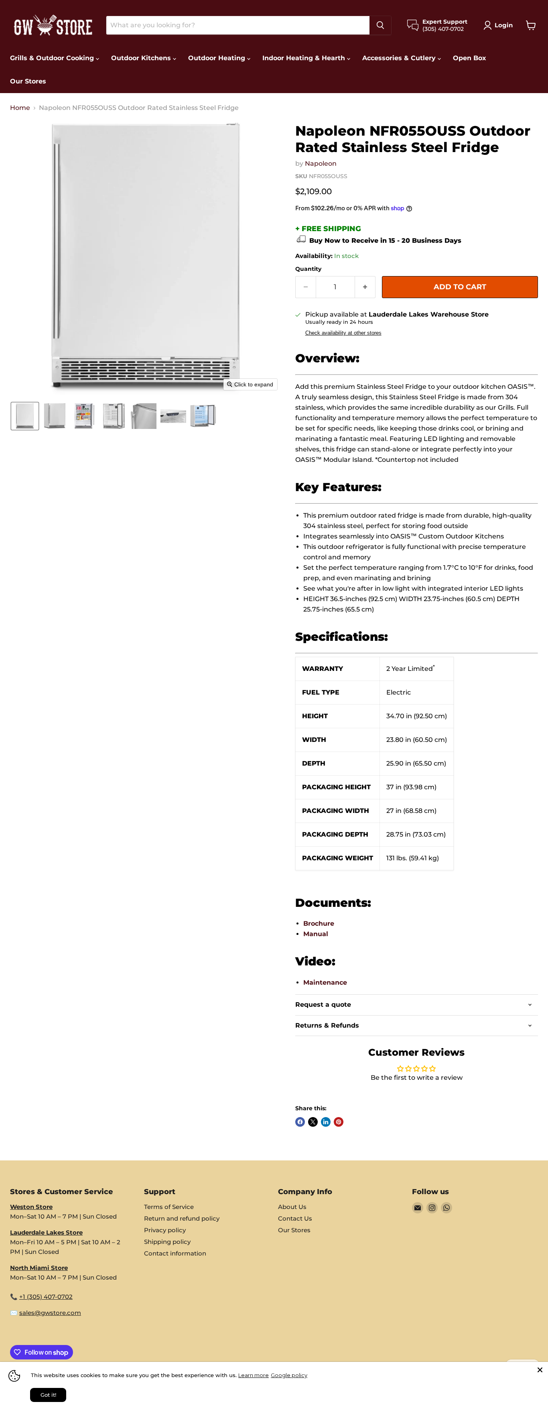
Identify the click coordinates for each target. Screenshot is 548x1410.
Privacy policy (165, 1230)
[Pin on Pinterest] (338, 1122)
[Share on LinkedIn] (326, 1122)
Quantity (308, 269)
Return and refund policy (181, 1218)
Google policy (289, 1375)
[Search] (380, 25)
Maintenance (325, 982)
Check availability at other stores (343, 333)
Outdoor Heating (217, 58)
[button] (499, 25)
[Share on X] (313, 1122)
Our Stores (28, 81)
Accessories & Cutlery (400, 58)
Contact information (175, 1253)
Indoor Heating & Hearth (304, 58)
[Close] (540, 1370)
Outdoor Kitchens (142, 58)
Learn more (253, 1375)
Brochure (318, 923)
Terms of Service (169, 1207)
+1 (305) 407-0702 (46, 1296)
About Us (292, 1207)
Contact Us (295, 1218)
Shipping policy (167, 1241)
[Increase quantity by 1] (365, 287)
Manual (315, 934)
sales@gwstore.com (50, 1313)
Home (20, 108)
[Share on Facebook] (300, 1122)
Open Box (469, 58)
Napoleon (321, 163)
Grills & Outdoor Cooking (53, 58)
